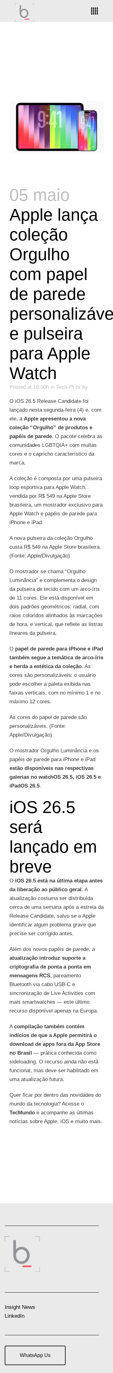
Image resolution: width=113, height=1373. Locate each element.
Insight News (20, 1307)
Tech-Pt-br (68, 387)
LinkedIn (14, 1316)
